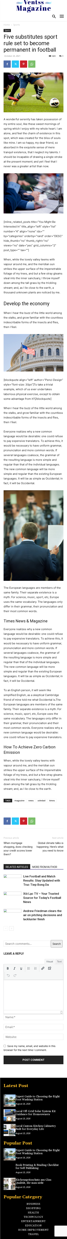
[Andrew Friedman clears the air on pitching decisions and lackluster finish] (12, 915)
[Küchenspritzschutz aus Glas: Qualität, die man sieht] (10, 1184)
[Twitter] (15, 64)
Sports (16, 24)
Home (7, 24)
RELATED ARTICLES (17, 867)
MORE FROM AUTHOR (44, 867)
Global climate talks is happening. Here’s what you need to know (50, 846)
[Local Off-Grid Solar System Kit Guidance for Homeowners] (10, 1115)
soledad (41, 800)
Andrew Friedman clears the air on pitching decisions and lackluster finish (42, 915)
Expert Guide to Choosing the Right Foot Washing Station (38, 1098)
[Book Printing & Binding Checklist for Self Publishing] (10, 1169)
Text (59, 961)
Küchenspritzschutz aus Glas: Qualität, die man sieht (34, 1181)
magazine (19, 800)
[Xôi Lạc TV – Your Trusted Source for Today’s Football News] (12, 898)
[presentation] (8, 968)
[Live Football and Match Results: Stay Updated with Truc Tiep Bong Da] (12, 880)
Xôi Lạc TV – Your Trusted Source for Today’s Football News (42, 898)
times (52, 800)
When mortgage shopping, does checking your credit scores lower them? (18, 848)
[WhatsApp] (31, 64)
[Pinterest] (23, 64)
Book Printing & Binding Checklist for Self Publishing (37, 1166)
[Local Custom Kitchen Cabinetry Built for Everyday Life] (10, 1130)
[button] (7, 968)
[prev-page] (6, 928)
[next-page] (11, 928)
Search (57, 943)
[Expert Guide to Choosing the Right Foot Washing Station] (10, 1100)
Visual (49, 961)
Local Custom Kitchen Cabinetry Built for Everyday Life (36, 1127)
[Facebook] (7, 64)
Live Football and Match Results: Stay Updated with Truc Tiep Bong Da (41, 880)
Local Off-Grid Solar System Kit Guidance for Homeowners (36, 1113)
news (31, 800)
